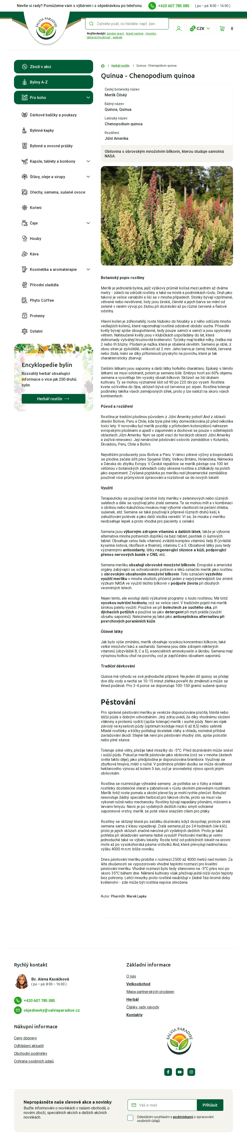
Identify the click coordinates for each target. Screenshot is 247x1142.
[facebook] (168, 1072)
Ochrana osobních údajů (34, 1061)
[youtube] (180, 1072)
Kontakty (134, 1015)
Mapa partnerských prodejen (150, 991)
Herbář (132, 999)
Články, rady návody (142, 1007)
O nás (131, 976)
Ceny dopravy (25, 1038)
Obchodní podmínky (30, 1053)
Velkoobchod (138, 984)
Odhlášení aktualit (29, 1046)
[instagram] (191, 1072)
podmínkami (183, 1117)
